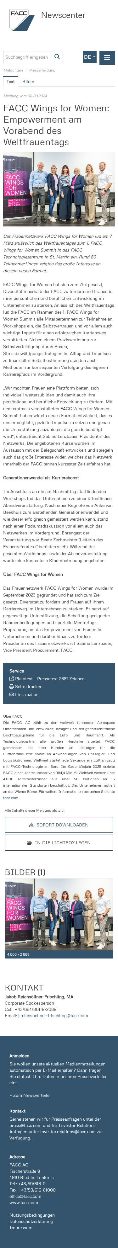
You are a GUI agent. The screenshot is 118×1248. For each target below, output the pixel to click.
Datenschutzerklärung (31, 1221)
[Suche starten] (57, 57)
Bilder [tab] (28, 81)
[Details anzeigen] (110, 955)
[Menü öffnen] (107, 58)
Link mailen (26, 694)
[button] (90, 57)
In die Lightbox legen (62, 842)
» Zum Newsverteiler (30, 1095)
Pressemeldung (42, 70)
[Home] (23, 20)
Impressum (20, 1227)
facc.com (10, 797)
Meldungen (13, 70)
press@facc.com (25, 1125)
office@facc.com (25, 1196)
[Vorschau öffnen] (59, 189)
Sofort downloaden (62, 824)
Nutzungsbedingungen (32, 1215)
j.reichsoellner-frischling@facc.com (53, 1015)
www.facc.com (23, 1202)
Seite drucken (28, 686)
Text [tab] (11, 81)
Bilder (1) (25, 872)
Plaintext (24, 678)
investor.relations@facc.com (68, 1131)
